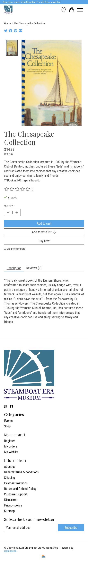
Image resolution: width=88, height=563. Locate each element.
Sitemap (9, 511)
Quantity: (9, 205)
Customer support (15, 494)
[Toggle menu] (80, 10)
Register (9, 441)
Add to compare (16, 248)
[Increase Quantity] (16, 212)
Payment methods (16, 483)
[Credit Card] (43, 557)
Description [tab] (14, 268)
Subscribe (70, 528)
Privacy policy (13, 505)
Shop (7, 426)
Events (8, 421)
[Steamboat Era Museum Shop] (8, 10)
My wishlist (11, 452)
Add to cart (44, 223)
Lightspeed (10, 550)
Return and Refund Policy (20, 489)
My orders (10, 446)
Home (7, 23)
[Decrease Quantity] (8, 212)
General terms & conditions (21, 472)
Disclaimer (11, 500)
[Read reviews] (17, 189)
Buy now (44, 241)
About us (9, 467)
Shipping (9, 478)
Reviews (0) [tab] (34, 268)
